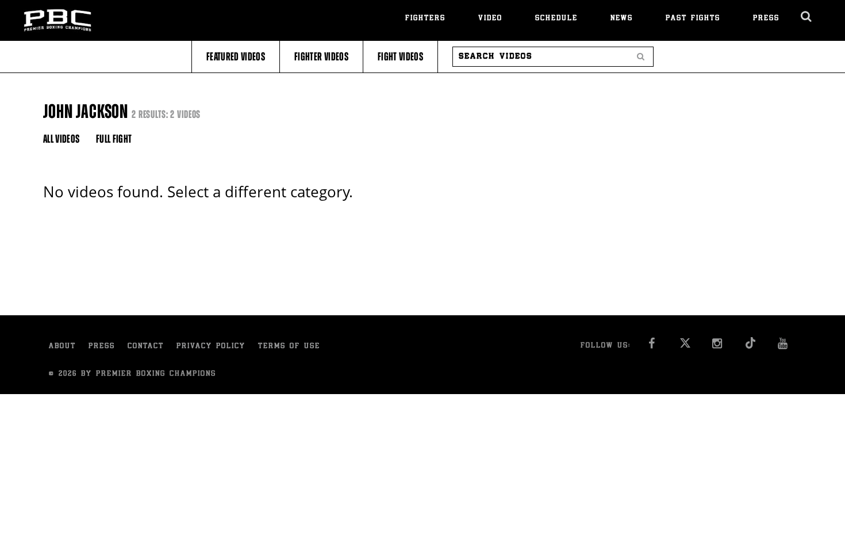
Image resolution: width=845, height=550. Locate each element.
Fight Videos (400, 57)
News (621, 18)
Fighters (425, 18)
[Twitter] (685, 347)
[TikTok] (750, 347)
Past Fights (693, 18)
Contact (146, 346)
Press (766, 18)
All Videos (61, 139)
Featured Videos (235, 57)
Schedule (556, 18)
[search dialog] (807, 16)
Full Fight (114, 139)
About (62, 346)
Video (490, 18)
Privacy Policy (210, 346)
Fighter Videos (321, 57)
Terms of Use (289, 346)
